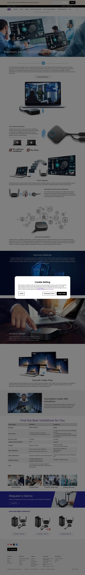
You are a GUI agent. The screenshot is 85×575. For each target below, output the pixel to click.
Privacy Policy (50, 289)
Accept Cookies (62, 293)
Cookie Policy (41, 289)
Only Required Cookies (49, 293)
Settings (21, 293)
